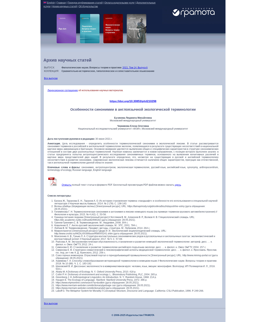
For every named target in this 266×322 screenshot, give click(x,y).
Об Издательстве (88, 6)
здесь (178, 184)
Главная (61, 2)
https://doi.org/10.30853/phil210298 (133, 101)
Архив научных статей (64, 6)
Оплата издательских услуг (119, 2)
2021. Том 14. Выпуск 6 (135, 67)
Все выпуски (51, 78)
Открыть (67, 184)
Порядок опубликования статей (85, 2)
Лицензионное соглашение (63, 90)
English (51, 2)
